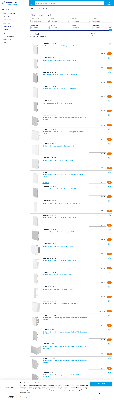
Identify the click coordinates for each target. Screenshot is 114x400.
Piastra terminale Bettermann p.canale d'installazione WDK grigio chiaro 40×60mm (64, 376)
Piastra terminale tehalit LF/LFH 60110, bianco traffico (59, 60)
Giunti (4, 42)
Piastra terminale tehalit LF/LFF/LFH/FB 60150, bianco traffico (61, 203)
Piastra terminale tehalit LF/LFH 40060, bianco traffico (59, 46)
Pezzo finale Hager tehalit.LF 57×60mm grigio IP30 (58, 232)
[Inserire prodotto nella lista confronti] (108, 44)
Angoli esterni (7, 23)
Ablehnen (101, 393)
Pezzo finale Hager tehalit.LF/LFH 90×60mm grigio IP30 (59, 189)
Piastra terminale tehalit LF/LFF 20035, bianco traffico (59, 89)
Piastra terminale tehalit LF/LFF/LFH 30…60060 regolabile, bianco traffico (62, 132)
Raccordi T (6, 29)
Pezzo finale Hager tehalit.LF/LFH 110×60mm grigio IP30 (59, 103)
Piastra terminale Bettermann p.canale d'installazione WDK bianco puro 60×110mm (64, 333)
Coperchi (5, 33)
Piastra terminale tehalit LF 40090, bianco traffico (57, 275)
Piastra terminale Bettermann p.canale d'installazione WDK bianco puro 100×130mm (64, 347)
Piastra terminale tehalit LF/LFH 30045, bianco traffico (59, 260)
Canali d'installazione (9, 13)
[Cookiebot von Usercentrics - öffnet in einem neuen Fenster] (10, 397)
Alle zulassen (101, 383)
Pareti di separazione (9, 36)
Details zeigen (24, 397)
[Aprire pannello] (110, 30)
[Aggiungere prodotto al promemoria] (111, 44)
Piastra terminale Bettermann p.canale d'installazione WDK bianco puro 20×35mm (64, 318)
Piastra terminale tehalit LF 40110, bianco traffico (57, 289)
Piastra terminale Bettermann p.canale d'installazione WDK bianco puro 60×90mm (64, 361)
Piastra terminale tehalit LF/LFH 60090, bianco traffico (59, 217)
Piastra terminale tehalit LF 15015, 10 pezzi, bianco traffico (60, 303)
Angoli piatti (6, 16)
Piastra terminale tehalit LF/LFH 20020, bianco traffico (59, 146)
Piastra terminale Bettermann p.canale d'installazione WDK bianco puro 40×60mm (64, 118)
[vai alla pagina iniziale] (15, 3)
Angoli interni (7, 20)
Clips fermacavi (7, 39)
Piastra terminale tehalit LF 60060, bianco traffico (57, 160)
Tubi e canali (34, 9)
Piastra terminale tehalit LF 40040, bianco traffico (57, 246)
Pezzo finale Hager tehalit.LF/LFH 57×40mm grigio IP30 (59, 74)
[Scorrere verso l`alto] (110, 40)
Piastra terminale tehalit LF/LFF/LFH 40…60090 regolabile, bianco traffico (62, 175)
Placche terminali (8, 26)
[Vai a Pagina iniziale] (30, 9)
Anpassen (100, 388)
